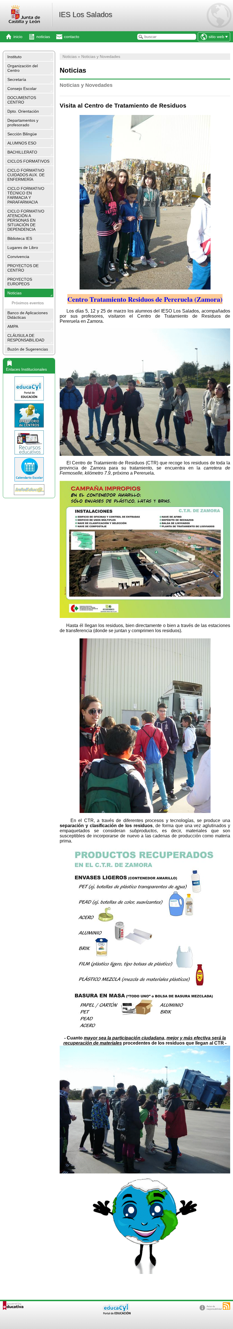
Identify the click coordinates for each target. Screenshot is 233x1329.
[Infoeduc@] (29, 489)
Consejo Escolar (22, 88)
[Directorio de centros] (29, 415)
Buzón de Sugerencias (27, 349)
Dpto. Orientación (23, 111)
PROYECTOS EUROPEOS (19, 281)
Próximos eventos (28, 303)
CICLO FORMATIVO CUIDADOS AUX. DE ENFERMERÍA (26, 175)
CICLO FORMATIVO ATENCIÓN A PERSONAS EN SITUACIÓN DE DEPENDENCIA (25, 220)
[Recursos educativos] (29, 442)
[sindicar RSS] (226, 1306)
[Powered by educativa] (13, 1305)
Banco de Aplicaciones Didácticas (27, 315)
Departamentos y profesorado (22, 122)
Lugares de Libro (22, 247)
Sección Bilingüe (22, 134)
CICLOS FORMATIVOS (28, 161)
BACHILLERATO (22, 152)
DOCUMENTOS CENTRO (21, 99)
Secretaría (16, 79)
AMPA (12, 326)
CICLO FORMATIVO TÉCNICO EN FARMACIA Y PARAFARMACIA (25, 195)
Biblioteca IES (19, 238)
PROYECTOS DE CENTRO (23, 267)
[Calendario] (29, 469)
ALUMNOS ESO (21, 143)
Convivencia (18, 256)
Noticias (14, 293)
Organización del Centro (22, 68)
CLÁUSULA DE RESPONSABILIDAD (25, 337)
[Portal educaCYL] (29, 388)
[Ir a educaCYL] (116, 1313)
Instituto (14, 56)
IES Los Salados (85, 14)
